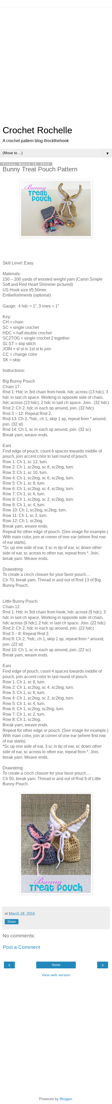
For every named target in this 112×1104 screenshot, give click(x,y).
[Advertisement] (56, 64)
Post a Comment (21, 947)
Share (11, 922)
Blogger (66, 1099)
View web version (56, 975)
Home (56, 965)
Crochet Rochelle (37, 130)
